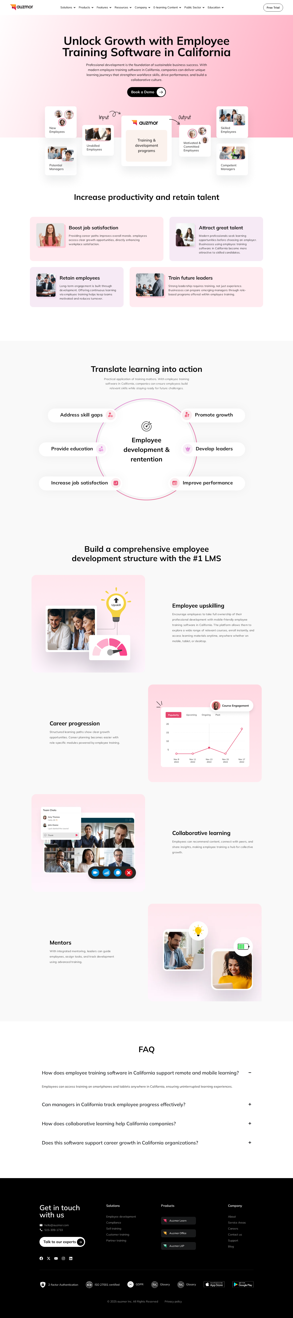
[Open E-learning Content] (180, 7)
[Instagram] (63, 1258)
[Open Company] (149, 7)
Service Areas (237, 1222)
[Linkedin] (71, 1258)
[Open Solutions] (74, 7)
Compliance (113, 1222)
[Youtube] (56, 1258)
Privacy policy (173, 1301)
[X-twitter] (48, 1258)
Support (233, 1240)
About (232, 1216)
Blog (231, 1246)
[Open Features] (110, 7)
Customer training (117, 1234)
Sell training (113, 1228)
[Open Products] (92, 7)
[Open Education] (222, 7)
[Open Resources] (130, 7)
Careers (233, 1228)
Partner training (116, 1240)
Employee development (121, 1216)
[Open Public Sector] (203, 7)
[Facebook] (41, 1258)
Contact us (235, 1234)
